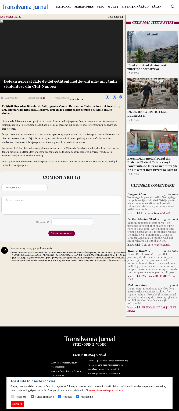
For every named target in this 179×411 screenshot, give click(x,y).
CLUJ (101, 6)
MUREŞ (113, 6)
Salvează (17, 403)
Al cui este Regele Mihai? (155, 213)
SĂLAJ (156, 6)
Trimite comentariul (61, 233)
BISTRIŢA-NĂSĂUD (135, 6)
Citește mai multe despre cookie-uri (105, 390)
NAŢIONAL (63, 6)
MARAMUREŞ (84, 6)
